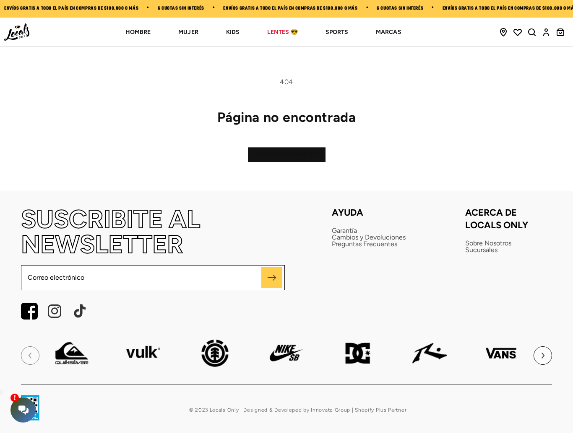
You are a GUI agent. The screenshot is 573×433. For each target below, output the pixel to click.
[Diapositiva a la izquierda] (30, 355)
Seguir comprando (286, 154)
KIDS (233, 32)
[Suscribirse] (271, 277)
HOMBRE (138, 32)
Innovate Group (330, 410)
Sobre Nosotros (488, 243)
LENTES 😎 (282, 32)
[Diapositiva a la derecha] (543, 355)
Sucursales (481, 250)
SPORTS (337, 32)
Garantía (344, 230)
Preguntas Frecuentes (364, 244)
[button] (532, 32)
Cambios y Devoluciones (369, 237)
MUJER (188, 32)
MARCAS (388, 32)
